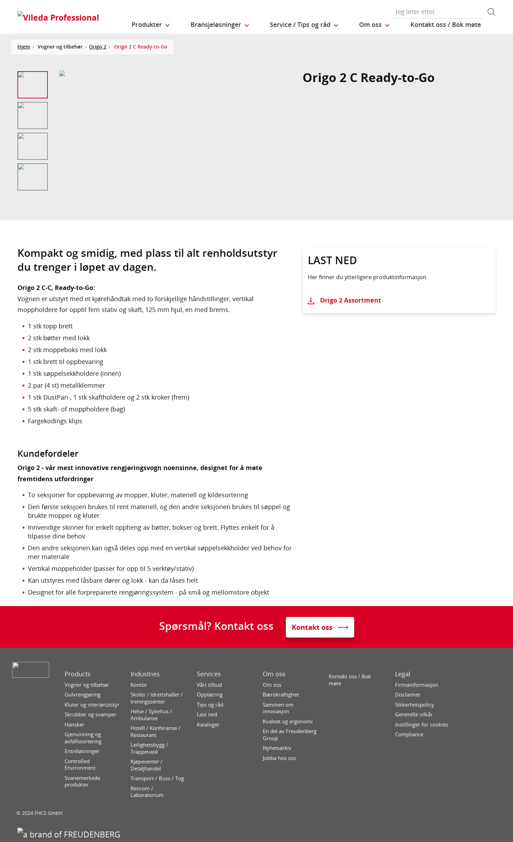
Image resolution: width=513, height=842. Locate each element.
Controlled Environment (80, 765)
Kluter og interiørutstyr (92, 704)
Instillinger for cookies (421, 724)
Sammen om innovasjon (278, 708)
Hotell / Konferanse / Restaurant (155, 731)
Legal (402, 674)
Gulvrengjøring (83, 694)
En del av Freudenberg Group (290, 735)
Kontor (139, 684)
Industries (145, 674)
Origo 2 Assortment (350, 300)
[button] (151, 24)
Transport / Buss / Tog (157, 778)
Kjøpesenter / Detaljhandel (147, 765)
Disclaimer (408, 694)
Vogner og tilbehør (87, 684)
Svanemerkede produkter (82, 781)
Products (78, 674)
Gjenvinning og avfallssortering (83, 738)
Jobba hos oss (279, 758)
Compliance (409, 734)
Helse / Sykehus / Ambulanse (151, 715)
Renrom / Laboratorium (147, 792)
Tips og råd (210, 704)
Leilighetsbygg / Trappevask (149, 748)
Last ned (207, 714)
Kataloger (208, 724)
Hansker (74, 724)
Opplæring (210, 694)
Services (209, 674)
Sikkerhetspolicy (414, 704)
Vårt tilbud (209, 684)
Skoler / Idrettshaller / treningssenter (157, 698)
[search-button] (491, 11)
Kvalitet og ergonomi (288, 721)
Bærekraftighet (281, 694)
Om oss (274, 674)
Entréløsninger (82, 751)
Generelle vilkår (414, 714)
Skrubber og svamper (90, 714)
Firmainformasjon (416, 684)
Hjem (23, 46)
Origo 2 (97, 46)
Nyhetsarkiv (277, 748)
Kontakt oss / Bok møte (350, 680)
